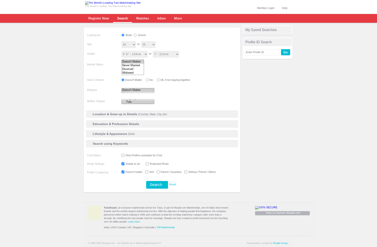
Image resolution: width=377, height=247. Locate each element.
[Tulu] (138, 102)
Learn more (134, 221)
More (178, 18)
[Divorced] (133, 69)
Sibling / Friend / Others (202, 172)
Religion (92, 90)
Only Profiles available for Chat (143, 155)
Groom (141, 35)
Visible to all (132, 163)
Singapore (138, 227)
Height (91, 53)
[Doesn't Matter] (133, 62)
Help (285, 8)
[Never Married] (133, 65)
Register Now (98, 18)
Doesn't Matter (133, 80)
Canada (121, 227)
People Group (280, 243)
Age (89, 44)
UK (129, 227)
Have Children (95, 80)
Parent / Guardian (171, 172)
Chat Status (94, 155)
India (106, 227)
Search (122, 18)
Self (151, 172)
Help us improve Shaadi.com (283, 212)
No (151, 80)
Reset (172, 184)
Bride (128, 35)
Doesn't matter (133, 172)
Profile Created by (97, 172)
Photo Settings (95, 163)
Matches (142, 18)
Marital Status (95, 64)
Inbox (161, 18)
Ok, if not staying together (175, 80)
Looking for (93, 35)
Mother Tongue (96, 101)
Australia (149, 227)
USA (113, 227)
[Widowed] (133, 73)
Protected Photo (159, 163)
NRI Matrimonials (166, 227)
